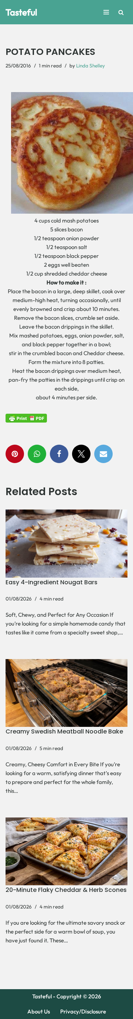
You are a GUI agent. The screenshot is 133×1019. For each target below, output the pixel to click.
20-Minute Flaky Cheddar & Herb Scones (66, 890)
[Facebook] (59, 454)
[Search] (121, 12)
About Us (38, 1011)
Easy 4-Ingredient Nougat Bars (52, 582)
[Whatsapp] (37, 454)
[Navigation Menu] (106, 12)
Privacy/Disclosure (83, 1011)
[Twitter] (81, 454)
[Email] (103, 454)
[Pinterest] (15, 454)
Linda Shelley (90, 65)
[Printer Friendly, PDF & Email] (26, 418)
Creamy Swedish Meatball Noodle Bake (64, 731)
